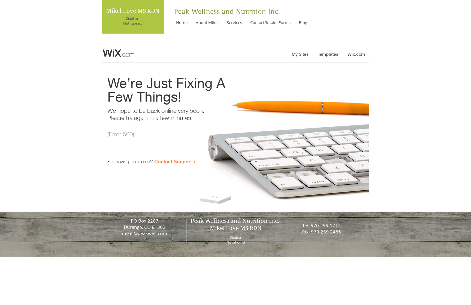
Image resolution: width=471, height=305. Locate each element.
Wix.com (274, 266)
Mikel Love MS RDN (132, 11)
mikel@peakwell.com (144, 233)
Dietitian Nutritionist (132, 21)
